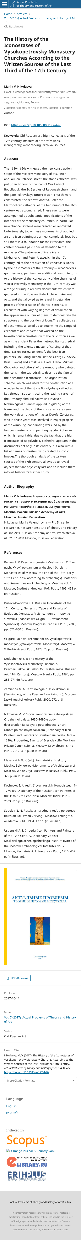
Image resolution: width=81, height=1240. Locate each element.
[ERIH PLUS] (27, 1182)
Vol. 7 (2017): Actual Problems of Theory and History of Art (39, 18)
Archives (22, 14)
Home (8, 14)
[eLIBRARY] (27, 1166)
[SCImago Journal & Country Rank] (30, 1151)
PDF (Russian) (19, 978)
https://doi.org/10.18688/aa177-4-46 (36, 125)
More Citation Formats (21, 1080)
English (11, 1106)
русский (12, 1112)
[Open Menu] (4, 4)
